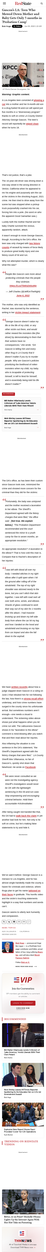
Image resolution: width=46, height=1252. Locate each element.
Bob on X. (25, 962)
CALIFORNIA (24, 931)
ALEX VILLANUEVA (9, 931)
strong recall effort (33, 698)
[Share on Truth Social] (9, 922)
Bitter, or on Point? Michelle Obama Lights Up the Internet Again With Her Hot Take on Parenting (22, 1219)
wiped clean (32, 124)
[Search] (41, 3)
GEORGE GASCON (9, 934)
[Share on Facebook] (14, 922)
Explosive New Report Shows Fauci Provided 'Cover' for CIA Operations (20, 1130)
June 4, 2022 (23, 295)
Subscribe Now (23, 1008)
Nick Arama (8, 1058)
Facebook (30, 767)
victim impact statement (27, 312)
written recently (19, 687)
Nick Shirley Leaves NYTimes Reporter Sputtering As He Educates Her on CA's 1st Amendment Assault (22, 1092)
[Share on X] (4, 922)
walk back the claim (26, 816)
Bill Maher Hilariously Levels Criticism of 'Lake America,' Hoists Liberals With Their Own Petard (22, 1052)
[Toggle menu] (4, 3)
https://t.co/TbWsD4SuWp (23, 286)
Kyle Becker (8, 1135)
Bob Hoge (6, 26)
